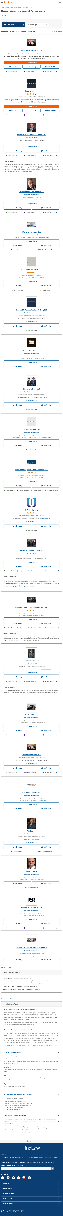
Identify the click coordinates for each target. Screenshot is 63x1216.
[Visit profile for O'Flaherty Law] (31, 502)
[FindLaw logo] (9, 2)
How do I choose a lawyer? (13, 1052)
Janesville (37, 989)
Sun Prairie (13, 989)
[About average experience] (56, 71)
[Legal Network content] (60, 1203)
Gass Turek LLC (31, 714)
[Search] (60, 2)
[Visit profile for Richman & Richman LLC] (31, 262)
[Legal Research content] (60, 1198)
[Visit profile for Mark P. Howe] (31, 863)
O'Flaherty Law (31, 510)
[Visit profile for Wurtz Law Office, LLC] (31, 342)
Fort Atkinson (29, 989)
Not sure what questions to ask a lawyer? (18, 1094)
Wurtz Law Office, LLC (31, 350)
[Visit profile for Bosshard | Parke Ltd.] (31, 784)
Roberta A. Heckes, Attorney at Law (32, 948)
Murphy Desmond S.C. (31, 232)
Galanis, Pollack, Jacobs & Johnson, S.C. (31, 607)
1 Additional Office (46, 437)
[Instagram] (18, 1177)
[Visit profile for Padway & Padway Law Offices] (31, 542)
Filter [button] (4, 15)
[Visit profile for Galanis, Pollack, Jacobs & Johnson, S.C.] (31, 599)
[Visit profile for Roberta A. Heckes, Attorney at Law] (31, 940)
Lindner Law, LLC (32, 661)
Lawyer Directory (5, 7)
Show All (3, 998)
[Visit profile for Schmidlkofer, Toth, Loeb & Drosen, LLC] (31, 462)
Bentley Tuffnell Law (31, 429)
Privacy (9, 1211)
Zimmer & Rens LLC (31, 389)
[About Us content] (60, 1183)
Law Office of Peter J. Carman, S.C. (31, 135)
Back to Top (32, 1141)
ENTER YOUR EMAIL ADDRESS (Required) (12, 1165)
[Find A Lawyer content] (60, 1188)
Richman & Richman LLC (31, 269)
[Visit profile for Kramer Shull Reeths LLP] (31, 899)
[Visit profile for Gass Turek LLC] (31, 706)
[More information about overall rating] (36, 137)
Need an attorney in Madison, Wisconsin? (18, 1030)
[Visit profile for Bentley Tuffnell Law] (31, 421)
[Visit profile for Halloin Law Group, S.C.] (31, 42)
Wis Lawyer (31, 831)
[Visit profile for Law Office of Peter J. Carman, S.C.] (31, 127)
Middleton (6, 989)
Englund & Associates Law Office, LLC (31, 310)
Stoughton (21, 989)
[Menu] (2, 2)
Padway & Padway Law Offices (31, 550)
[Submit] (52, 1168)
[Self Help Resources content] (60, 1193)
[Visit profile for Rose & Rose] (31, 83)
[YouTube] (8, 1177)
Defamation (36, 982)
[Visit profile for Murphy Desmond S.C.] (31, 224)
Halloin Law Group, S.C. (30, 50)
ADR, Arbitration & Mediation (22, 982)
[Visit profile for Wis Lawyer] (31, 823)
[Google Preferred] (29, 1177)
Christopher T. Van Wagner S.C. (31, 191)
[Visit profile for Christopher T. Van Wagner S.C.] (31, 184)
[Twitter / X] (13, 1177)
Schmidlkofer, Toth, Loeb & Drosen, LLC (31, 469)
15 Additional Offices (45, 518)
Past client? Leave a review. (31, 194)
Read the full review (27, 171)
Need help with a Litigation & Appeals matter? (19, 1009)
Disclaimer (16, 1211)
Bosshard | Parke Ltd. (31, 792)
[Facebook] (2, 1177)
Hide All (10, 998)
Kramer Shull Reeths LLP (31, 907)
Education (44, 982)
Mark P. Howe (31, 871)
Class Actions (8, 982)
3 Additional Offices (44, 237)
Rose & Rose (30, 91)
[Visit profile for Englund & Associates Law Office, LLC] (31, 302)
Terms (3, 1211)
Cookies (23, 1211)
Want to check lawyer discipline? (15, 1115)
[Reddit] (23, 1177)
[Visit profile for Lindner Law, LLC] (31, 653)
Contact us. (7, 1159)
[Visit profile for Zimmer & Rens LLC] (31, 381)
